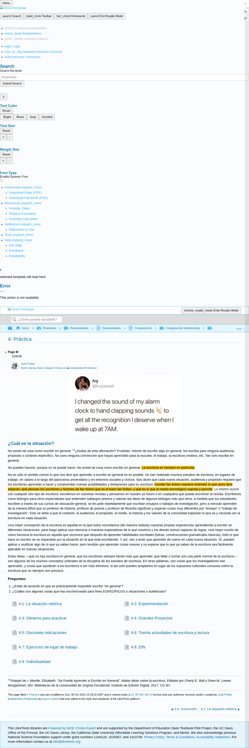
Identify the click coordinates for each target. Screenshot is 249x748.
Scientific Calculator (23, 219)
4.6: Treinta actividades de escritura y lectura (170, 632)
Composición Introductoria (183, 328)
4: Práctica (32, 694)
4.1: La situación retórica (40, 603)
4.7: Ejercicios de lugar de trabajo (48, 647)
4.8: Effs (138, 647)
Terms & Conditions (180, 737)
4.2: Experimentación (149, 603)
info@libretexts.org (66, 741)
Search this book (11, 70)
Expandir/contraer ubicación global (239, 327)
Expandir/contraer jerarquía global (12, 328)
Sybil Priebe (28, 363)
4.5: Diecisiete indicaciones (43, 632)
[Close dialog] (2, 291)
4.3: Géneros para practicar (43, 618)
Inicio (25, 328)
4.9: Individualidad (34, 661)
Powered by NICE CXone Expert (72, 728)
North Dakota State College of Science (43, 368)
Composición (143, 328)
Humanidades (79, 328)
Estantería (49, 328)
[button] (16, 250)
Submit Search (12, 83)
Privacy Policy (154, 737)
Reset (6, 110)
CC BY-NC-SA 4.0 (142, 694)
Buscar (14, 320)
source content (50, 698)
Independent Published (83, 368)
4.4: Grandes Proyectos (151, 618)
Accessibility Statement (213, 737)
